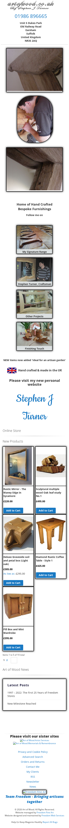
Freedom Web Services (53, 815)
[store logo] (31, 5)
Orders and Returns (33, 761)
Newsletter (32, 781)
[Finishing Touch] (34, 345)
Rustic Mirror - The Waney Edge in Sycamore (14, 492)
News (33, 786)
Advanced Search (32, 756)
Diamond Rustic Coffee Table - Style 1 (50, 558)
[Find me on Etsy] (43, 219)
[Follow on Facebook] (26, 219)
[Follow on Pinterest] (34, 219)
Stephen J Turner (34, 407)
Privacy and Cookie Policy (33, 752)
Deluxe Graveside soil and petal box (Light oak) (16, 560)
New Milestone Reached (21, 703)
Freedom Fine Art (45, 812)
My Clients (33, 771)
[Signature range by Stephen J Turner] (34, 248)
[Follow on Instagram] (39, 219)
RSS (33, 776)
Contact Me (32, 766)
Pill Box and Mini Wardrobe (13, 631)
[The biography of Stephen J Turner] (34, 280)
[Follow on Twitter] (30, 219)
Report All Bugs (50, 822)
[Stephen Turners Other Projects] (34, 312)
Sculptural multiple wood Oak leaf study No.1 (48, 492)
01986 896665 (31, 16)
